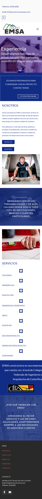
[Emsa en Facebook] (3, 17)
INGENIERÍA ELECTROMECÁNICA (13, 305)
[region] (21, 54)
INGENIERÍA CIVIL (8, 285)
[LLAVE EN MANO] (21, 351)
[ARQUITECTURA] (21, 290)
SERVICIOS (6, 459)
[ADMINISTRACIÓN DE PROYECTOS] (21, 341)
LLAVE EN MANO (7, 355)
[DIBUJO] (21, 311)
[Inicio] (13, 29)
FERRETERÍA (6, 464)
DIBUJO (4, 315)
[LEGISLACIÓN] (21, 321)
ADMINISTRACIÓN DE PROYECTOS (14, 345)
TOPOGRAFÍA (7, 275)
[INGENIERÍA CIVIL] (21, 280)
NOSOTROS (8, 149)
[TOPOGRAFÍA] (21, 270)
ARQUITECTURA (8, 295)
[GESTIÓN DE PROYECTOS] (21, 331)
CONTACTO (6, 468)
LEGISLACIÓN (7, 325)
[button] (39, 38)
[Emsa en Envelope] (9, 492)
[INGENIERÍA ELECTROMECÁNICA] (21, 301)
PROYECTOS (8, 142)
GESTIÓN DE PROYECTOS (11, 335)
